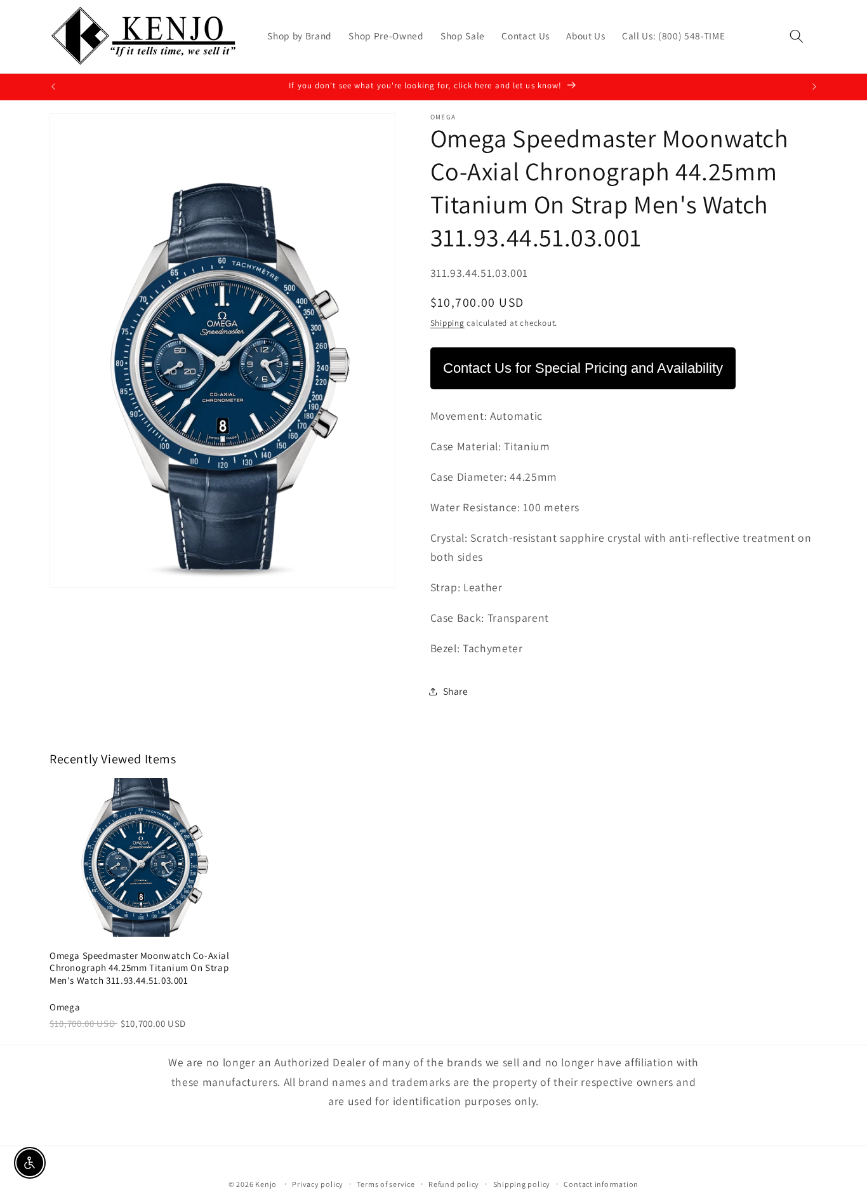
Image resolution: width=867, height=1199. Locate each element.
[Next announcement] (814, 87)
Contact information (601, 1184)
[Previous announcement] (53, 87)
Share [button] (455, 691)
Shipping (447, 323)
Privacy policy (317, 1184)
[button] (796, 36)
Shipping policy (522, 1184)
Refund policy (453, 1184)
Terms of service (385, 1184)
